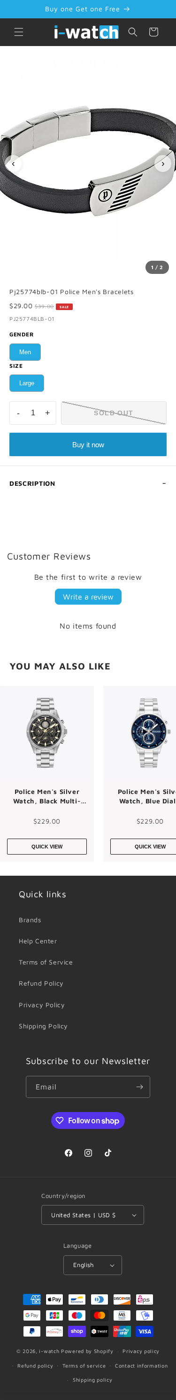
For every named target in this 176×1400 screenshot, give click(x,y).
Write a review (88, 596)
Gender (21, 334)
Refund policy (35, 1365)
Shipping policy (93, 1380)
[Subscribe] (139, 1087)
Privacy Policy (42, 1005)
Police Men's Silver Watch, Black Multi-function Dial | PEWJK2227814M (47, 796)
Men (25, 352)
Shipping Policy (43, 1026)
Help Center (38, 941)
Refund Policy (41, 983)
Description (32, 483)
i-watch (49, 1351)
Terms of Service (46, 962)
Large (26, 383)
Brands (30, 920)
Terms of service (84, 1365)
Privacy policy (141, 1351)
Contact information (141, 1365)
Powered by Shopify (87, 1351)
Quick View (46, 846)
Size (16, 365)
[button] (18, 32)
